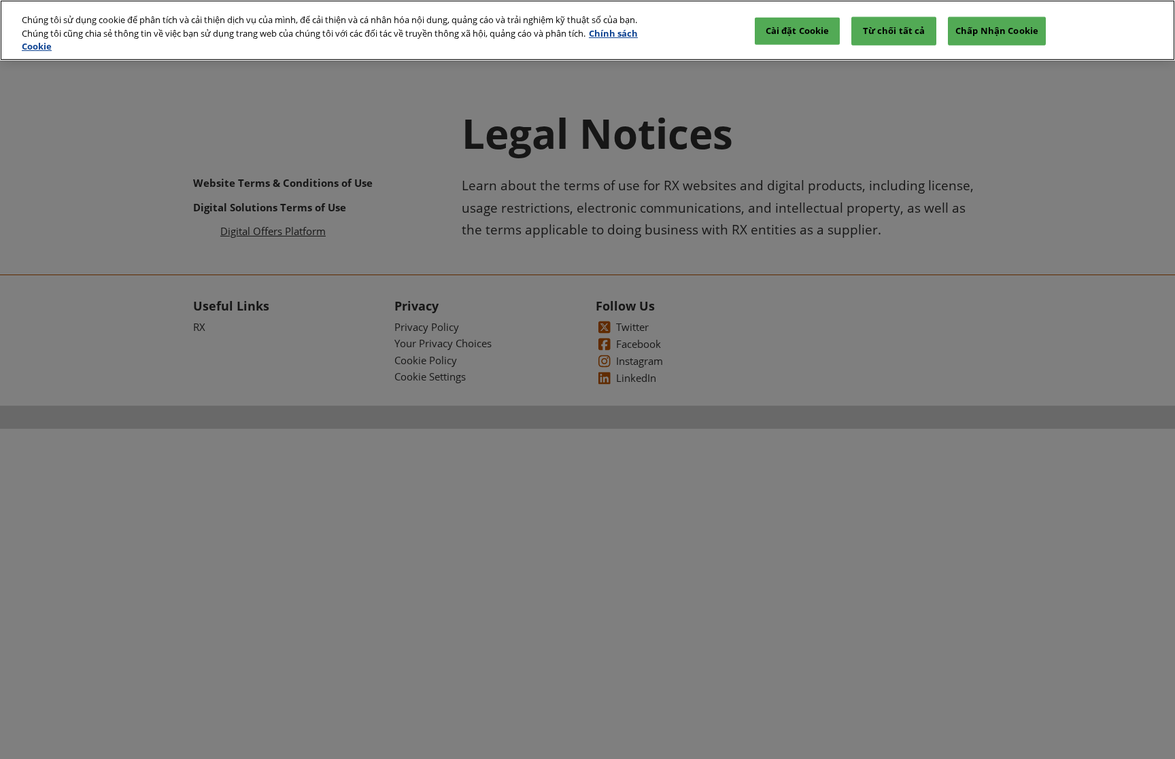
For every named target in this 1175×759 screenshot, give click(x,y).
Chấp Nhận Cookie (996, 30)
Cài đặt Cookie (798, 30)
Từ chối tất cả (894, 30)
